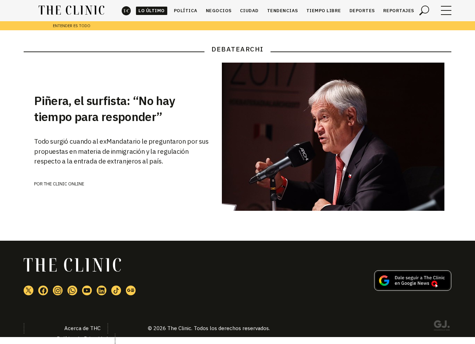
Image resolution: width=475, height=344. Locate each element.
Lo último (151, 11)
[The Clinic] (71, 10)
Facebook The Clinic (43, 290)
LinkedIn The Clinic (101, 290)
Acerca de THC (82, 328)
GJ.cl (441, 326)
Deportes (362, 11)
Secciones (446, 10)
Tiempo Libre (323, 11)
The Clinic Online (64, 184)
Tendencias (282, 11)
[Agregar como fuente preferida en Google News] (412, 288)
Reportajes (398, 11)
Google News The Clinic (131, 290)
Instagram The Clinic (58, 290)
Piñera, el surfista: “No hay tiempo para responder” (104, 108)
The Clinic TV (87, 290)
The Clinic (126, 10)
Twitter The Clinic (28, 290)
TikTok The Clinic (116, 290)
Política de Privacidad (82, 338)
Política (186, 11)
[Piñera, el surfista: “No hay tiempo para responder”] (336, 137)
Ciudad (249, 11)
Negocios (219, 11)
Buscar (424, 10)
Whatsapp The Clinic (72, 290)
